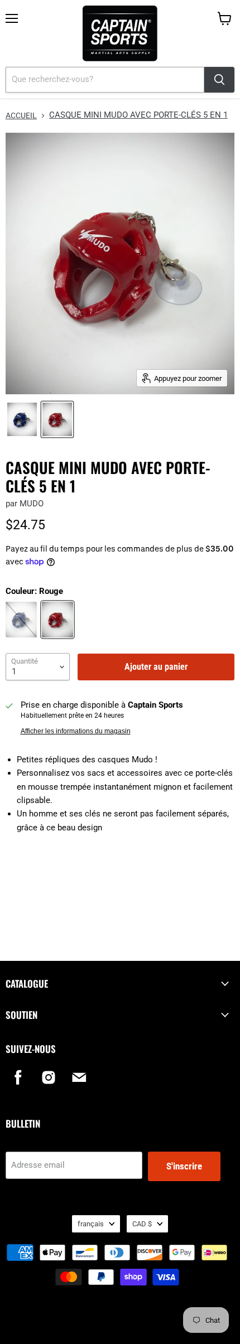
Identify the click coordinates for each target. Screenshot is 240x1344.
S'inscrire (184, 1166)
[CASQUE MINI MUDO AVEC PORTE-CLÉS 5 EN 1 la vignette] (22, 419)
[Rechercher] (219, 80)
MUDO (32, 504)
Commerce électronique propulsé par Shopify (120, 1321)
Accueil (21, 115)
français (91, 1224)
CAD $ (142, 1224)
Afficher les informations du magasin (76, 731)
